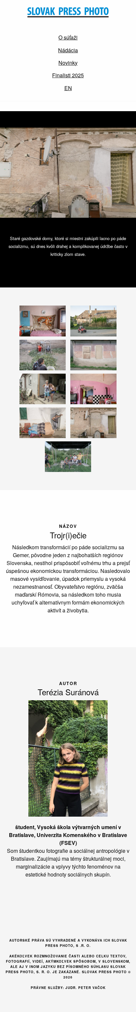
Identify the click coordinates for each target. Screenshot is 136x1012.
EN (68, 88)
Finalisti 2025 (68, 75)
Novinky (68, 62)
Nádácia (68, 50)
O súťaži (68, 37)
